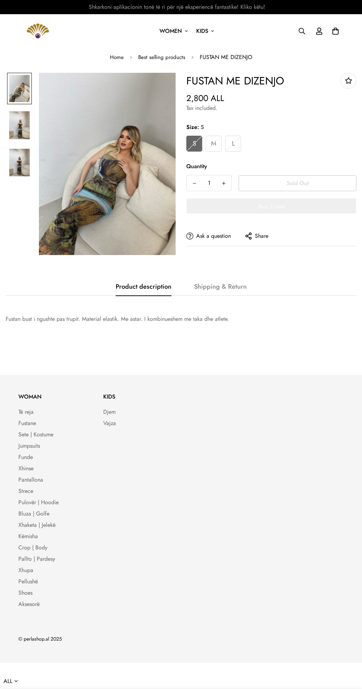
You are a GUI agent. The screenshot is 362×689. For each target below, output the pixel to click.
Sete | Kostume (35, 434)
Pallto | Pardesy (36, 559)
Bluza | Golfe (33, 514)
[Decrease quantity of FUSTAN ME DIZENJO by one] (194, 183)
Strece (25, 491)
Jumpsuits (29, 446)
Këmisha (28, 536)
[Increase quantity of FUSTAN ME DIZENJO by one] (223, 183)
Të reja (26, 412)
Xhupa (25, 570)
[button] (334, 31)
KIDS (202, 31)
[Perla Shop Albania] (37, 30)
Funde (25, 457)
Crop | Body (32, 547)
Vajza (109, 423)
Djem (109, 412)
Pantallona (30, 480)
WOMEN (170, 31)
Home (117, 57)
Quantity (196, 166)
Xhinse (26, 468)
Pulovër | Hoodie (38, 502)
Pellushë (28, 581)
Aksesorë (29, 604)
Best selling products (161, 57)
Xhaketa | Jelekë (37, 525)
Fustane (27, 423)
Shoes (25, 593)
